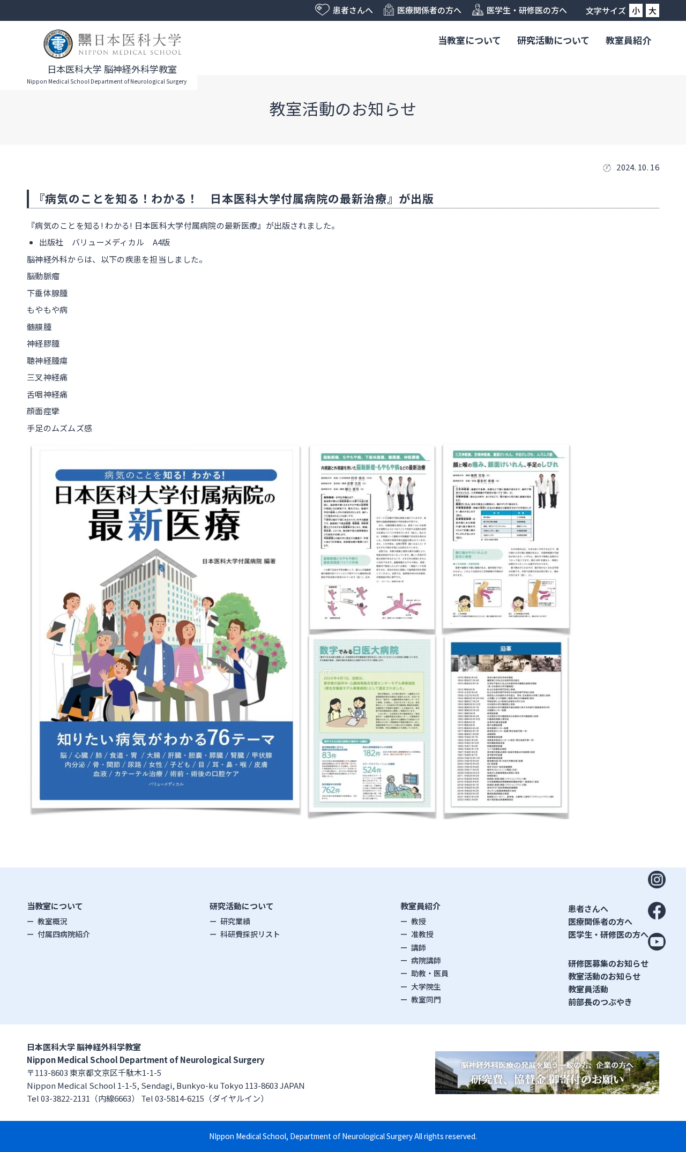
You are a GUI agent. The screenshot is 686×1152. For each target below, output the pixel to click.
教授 (418, 921)
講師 (418, 947)
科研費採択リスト (250, 934)
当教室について (469, 40)
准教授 (422, 934)
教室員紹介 (628, 40)
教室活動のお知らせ (604, 976)
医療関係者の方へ (600, 921)
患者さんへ (588, 908)
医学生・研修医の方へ (608, 934)
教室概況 (53, 921)
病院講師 (426, 960)
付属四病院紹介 (64, 934)
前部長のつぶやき (600, 1001)
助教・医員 (430, 973)
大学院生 (426, 986)
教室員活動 (588, 988)
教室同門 (426, 999)
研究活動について (553, 40)
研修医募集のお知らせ (608, 963)
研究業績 (235, 921)
